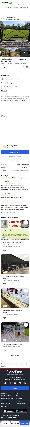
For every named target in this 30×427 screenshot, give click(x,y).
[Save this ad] (27, 67)
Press (17, 393)
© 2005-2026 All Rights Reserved (10, 415)
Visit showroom (15, 161)
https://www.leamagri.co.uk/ (21, 170)
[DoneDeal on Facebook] (5, 383)
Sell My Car (19, 398)
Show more (22, 100)
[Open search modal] (15, 3)
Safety (18, 401)
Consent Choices (21, 403)
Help (17, 395)
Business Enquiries (7, 398)
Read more (4, 90)
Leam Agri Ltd (10, 17)
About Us (4, 393)
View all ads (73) (15, 355)
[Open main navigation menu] (27, 3)
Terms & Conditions (6, 420)
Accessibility (5, 406)
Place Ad (21, 2)
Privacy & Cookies (11, 417)
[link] (15, 236)
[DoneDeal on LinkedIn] (20, 383)
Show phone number (15, 156)
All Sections (8, 7)
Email (5, 423)
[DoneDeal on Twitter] (10, 383)
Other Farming (24, 7)
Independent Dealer (11, 19)
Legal (2, 417)
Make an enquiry (15, 152)
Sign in (15, 388)
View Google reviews (7, 212)
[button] (15, 34)
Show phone (15, 423)
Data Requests (5, 403)
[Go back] (2, 8)
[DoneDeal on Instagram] (25, 383)
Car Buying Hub (6, 395)
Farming (16, 7)
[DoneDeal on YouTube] (15, 383)
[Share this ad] (23, 67)
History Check (5, 401)
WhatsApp (24, 423)
